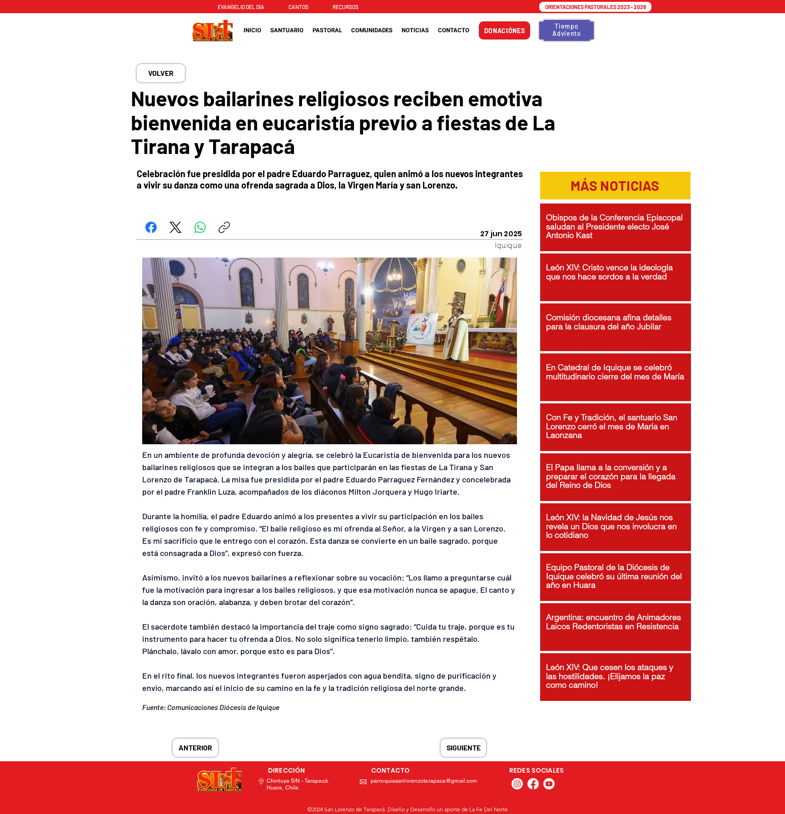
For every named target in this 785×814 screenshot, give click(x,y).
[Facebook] (151, 227)
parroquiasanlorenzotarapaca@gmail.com (424, 781)
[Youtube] (549, 783)
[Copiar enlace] (224, 227)
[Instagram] (517, 783)
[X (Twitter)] (175, 227)
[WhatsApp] (200, 227)
